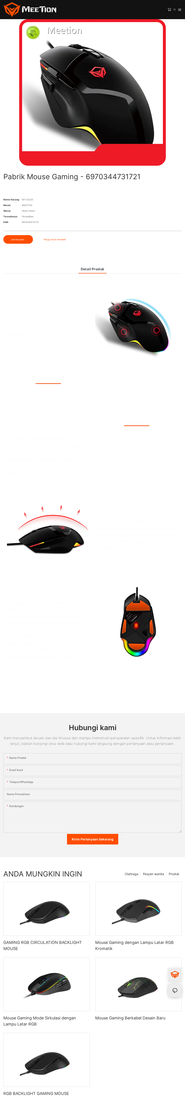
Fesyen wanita (153, 874)
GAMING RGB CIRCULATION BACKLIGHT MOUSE (42, 945)
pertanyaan (18, 239)
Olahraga (131, 874)
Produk (174, 874)
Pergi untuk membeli (55, 239)
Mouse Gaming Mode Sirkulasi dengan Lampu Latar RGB (39, 1021)
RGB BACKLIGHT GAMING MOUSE (36, 1093)
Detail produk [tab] (92, 269)
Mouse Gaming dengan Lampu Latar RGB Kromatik (134, 945)
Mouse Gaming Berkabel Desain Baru (130, 1018)
